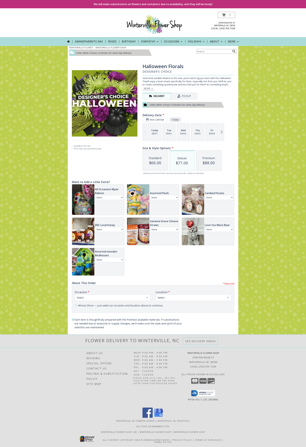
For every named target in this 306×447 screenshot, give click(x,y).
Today (175, 119)
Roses (112, 41)
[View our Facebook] (147, 416)
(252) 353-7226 (227, 28)
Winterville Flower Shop (156, 432)
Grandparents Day (89, 41)
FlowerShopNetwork (155, 440)
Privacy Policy (182, 440)
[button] (226, 15)
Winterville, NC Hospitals (173, 420)
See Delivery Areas (200, 341)
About (214, 41)
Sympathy (148, 41)
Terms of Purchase (208, 440)
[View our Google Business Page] (158, 416)
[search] (234, 51)
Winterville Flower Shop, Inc (119, 432)
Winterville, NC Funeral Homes (135, 420)
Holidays (194, 41)
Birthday (129, 41)
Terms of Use (163, 442)
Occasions (171, 41)
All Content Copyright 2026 (121, 440)
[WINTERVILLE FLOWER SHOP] (154, 24)
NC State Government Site (153, 426)
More (232, 41)
